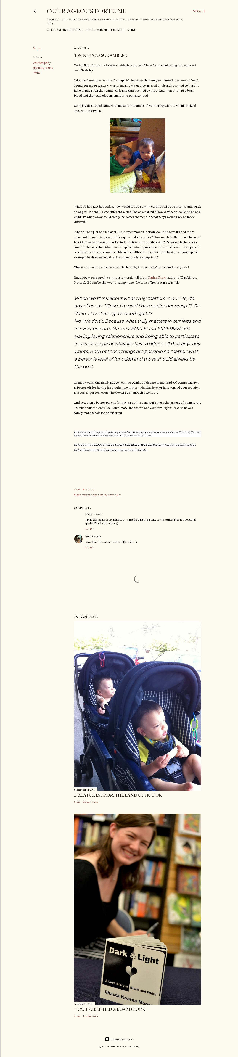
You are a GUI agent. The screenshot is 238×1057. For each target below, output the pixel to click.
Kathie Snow (157, 277)
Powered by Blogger (122, 1039)
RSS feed (184, 432)
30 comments (90, 801)
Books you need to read (105, 30)
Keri (87, 536)
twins (36, 72)
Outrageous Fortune (86, 11)
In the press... (73, 30)
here (92, 450)
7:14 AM (98, 514)
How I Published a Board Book (109, 1009)
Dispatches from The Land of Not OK (118, 795)
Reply (89, 528)
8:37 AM (96, 536)
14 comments (90, 1016)
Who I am (54, 30)
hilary (88, 514)
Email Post (89, 489)
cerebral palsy (42, 63)
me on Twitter (108, 435)
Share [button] (37, 48)
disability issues (43, 68)
